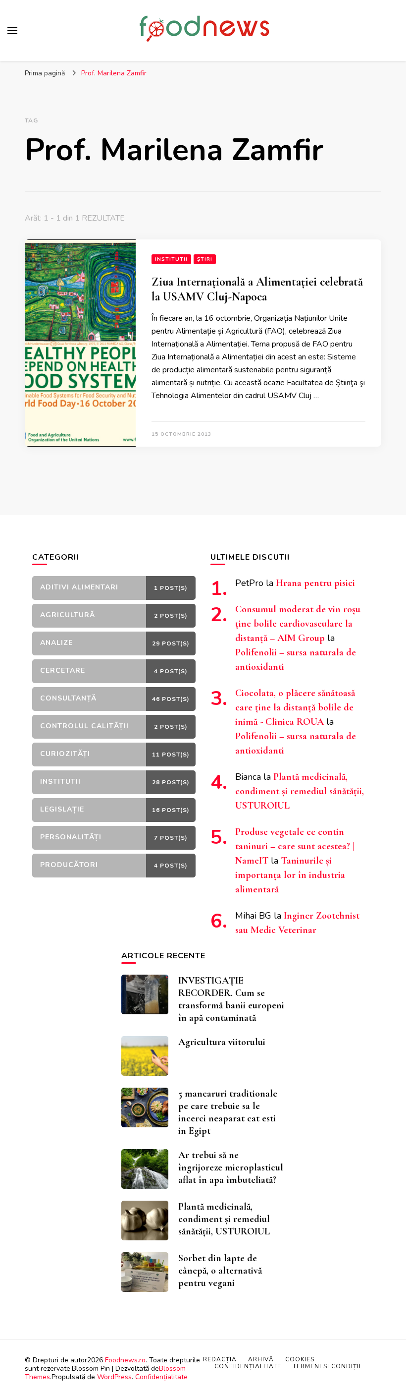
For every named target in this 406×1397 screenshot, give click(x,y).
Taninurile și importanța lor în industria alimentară (290, 875)
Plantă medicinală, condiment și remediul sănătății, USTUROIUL (299, 791)
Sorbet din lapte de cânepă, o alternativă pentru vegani (220, 1270)
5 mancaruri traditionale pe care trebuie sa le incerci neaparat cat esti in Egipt (227, 1112)
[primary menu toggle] (12, 30)
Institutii (171, 259)
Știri (204, 259)
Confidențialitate (161, 1377)
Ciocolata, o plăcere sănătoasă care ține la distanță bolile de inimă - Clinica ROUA (295, 707)
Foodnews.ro (125, 1360)
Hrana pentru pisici (315, 583)
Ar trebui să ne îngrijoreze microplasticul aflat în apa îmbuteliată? (230, 1167)
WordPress (114, 1377)
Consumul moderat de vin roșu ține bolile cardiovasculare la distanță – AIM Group (297, 623)
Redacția (220, 1359)
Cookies (299, 1359)
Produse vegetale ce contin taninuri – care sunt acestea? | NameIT (294, 846)
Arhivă (261, 1359)
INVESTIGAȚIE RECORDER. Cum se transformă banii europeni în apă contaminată (231, 999)
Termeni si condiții (327, 1366)
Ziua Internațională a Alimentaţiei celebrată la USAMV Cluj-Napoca (257, 289)
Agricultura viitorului (221, 1042)
